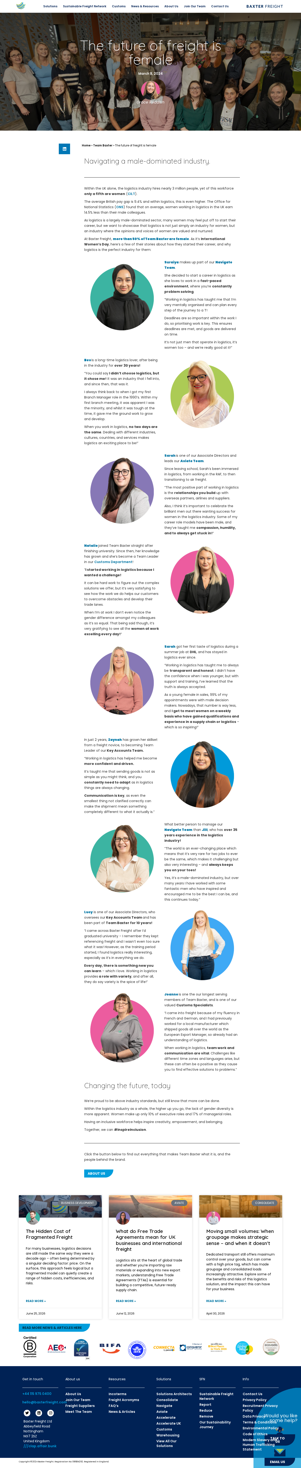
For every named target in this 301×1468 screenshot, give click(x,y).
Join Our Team (195, 6)
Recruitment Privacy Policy (260, 1408)
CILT (131, 193)
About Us (171, 6)
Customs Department (113, 562)
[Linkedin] (38, 1413)
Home (86, 145)
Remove (206, 1416)
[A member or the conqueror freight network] (191, 1347)
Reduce (205, 1410)
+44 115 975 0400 (36, 1393)
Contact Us (220, 6)
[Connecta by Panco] (164, 1348)
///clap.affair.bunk (40, 1446)
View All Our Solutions (166, 1443)
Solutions (50, 6)
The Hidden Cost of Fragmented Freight (49, 1234)
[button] (64, 149)
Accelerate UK (168, 1423)
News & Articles (122, 1411)
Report (205, 1404)
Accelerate (166, 1417)
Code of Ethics (255, 1434)
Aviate (162, 1411)
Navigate (164, 1405)
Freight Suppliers (80, 1405)
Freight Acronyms (124, 1400)
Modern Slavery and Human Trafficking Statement (260, 1445)
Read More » (36, 1301)
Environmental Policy (261, 1428)
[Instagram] (50, 1413)
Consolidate (167, 1400)
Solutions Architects (174, 1394)
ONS (119, 207)
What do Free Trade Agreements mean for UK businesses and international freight (149, 1240)
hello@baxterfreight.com (44, 1402)
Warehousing (167, 1435)
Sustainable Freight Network (84, 6)
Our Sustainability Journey (215, 1424)
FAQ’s (114, 1405)
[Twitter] (27, 1413)
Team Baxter (102, 145)
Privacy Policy (254, 1400)
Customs (119, 6)
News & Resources (145, 6)
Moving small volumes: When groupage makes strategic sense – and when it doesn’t (240, 1237)
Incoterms (118, 1394)
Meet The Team (78, 1411)
